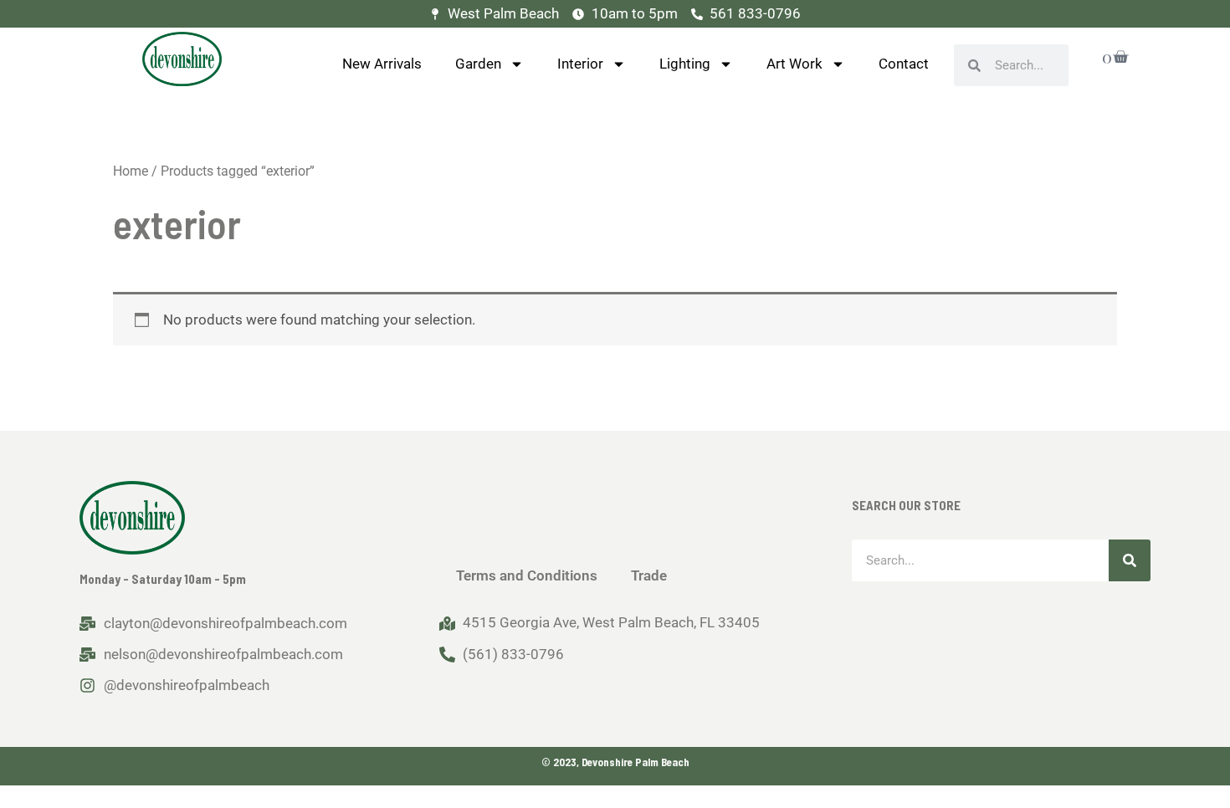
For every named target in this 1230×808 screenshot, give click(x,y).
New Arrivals (382, 63)
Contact (904, 63)
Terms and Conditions (526, 575)
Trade (649, 575)
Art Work (794, 63)
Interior (580, 63)
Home (130, 171)
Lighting (684, 63)
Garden (478, 63)
